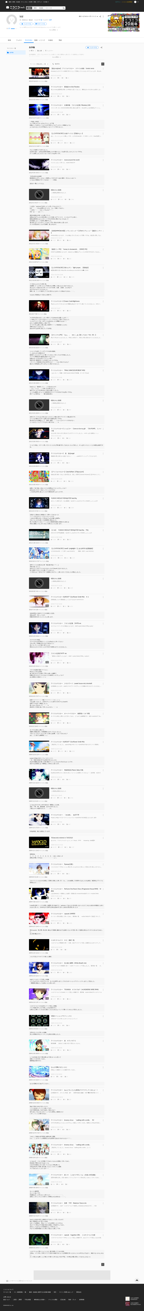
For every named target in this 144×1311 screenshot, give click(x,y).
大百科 (30, 2)
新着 (9, 40)
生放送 (18, 2)
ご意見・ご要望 (17, 1299)
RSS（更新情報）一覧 (20, 1292)
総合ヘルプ (6, 1299)
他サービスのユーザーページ (87, 16)
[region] (16, 50)
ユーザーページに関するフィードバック (20, 1280)
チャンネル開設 (52, 1299)
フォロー (19, 40)
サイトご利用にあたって (66, 1292)
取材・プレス (72, 1299)
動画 (10, 2)
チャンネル (24, 2)
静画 (14, 2)
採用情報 (81, 1299)
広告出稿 (62, 1299)
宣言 (55, 1292)
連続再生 (57, 64)
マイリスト (28, 40)
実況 (35, 2)
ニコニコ (15, 8)
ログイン (117, 2)
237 (47, 20)
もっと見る (52, 29)
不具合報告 (28, 1299)
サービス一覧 (7, 1292)
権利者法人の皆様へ (39, 1299)
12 (38, 20)
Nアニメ (39, 2)
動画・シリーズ (39, 40)
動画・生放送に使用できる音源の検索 (40, 1292)
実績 (60, 40)
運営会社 (78, 1292)
